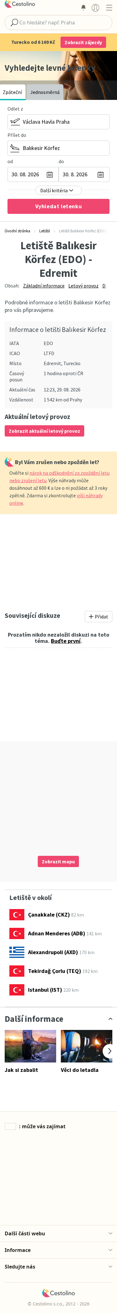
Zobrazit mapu (58, 861)
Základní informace (44, 285)
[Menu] (109, 7)
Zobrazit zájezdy (83, 42)
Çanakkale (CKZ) (49, 914)
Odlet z (15, 109)
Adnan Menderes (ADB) (56, 933)
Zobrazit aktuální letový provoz (44, 431)
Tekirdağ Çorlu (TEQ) (54, 970)
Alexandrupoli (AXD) (53, 952)
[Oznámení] (83, 7)
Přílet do (16, 135)
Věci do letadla (80, 1069)
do (61, 161)
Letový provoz (83, 285)
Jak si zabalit (21, 1069)
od (10, 161)
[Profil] (95, 7)
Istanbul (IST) (45, 989)
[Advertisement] (58, 561)
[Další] (110, 1051)
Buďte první (65, 640)
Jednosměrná (45, 92)
